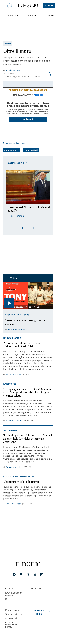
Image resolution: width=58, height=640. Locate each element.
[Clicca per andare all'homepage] (28, 565)
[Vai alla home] (28, 6)
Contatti (9, 589)
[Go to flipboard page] (41, 574)
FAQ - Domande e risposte (14, 594)
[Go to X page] (28, 574)
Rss (7, 599)
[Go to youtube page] (21, 574)
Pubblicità (36, 589)
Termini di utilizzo (13, 614)
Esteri (8, 43)
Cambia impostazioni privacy (11, 625)
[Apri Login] (9, 5)
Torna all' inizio (39, 612)
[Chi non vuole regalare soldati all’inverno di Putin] (28, 186)
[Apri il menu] (3, 6)
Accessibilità (11, 618)
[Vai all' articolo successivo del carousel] (33, 227)
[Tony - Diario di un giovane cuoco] (28, 294)
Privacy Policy (12, 610)
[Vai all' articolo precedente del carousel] (23, 227)
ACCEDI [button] (38, 95)
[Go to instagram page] (35, 574)
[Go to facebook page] (14, 574)
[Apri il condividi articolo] (50, 73)
